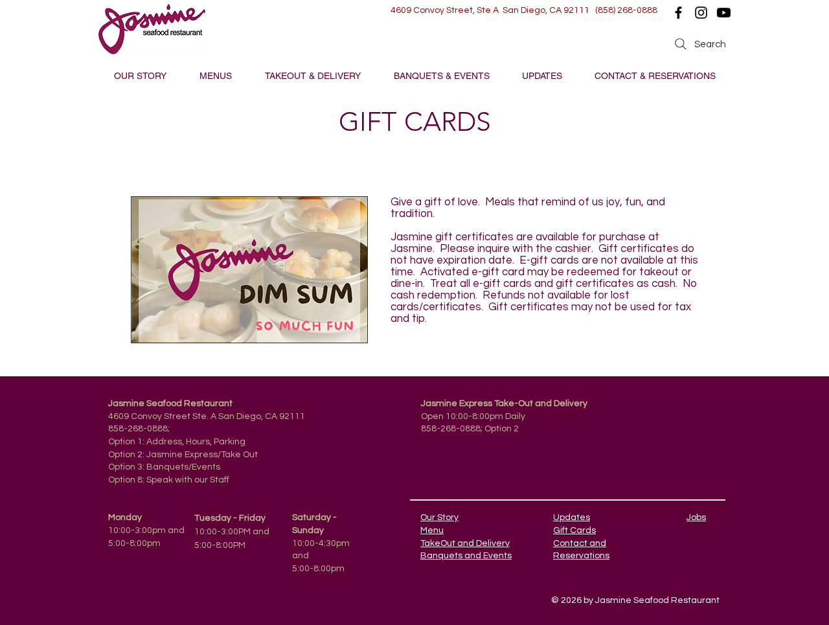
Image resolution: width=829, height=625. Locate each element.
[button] (215, 76)
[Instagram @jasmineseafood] (701, 13)
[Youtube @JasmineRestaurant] (724, 13)
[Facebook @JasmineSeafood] (678, 13)
